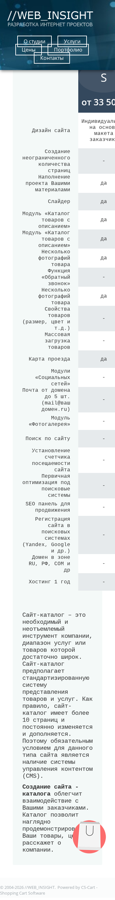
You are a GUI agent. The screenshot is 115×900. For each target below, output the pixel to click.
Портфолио (68, 49)
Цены (28, 49)
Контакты (52, 57)
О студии (34, 41)
